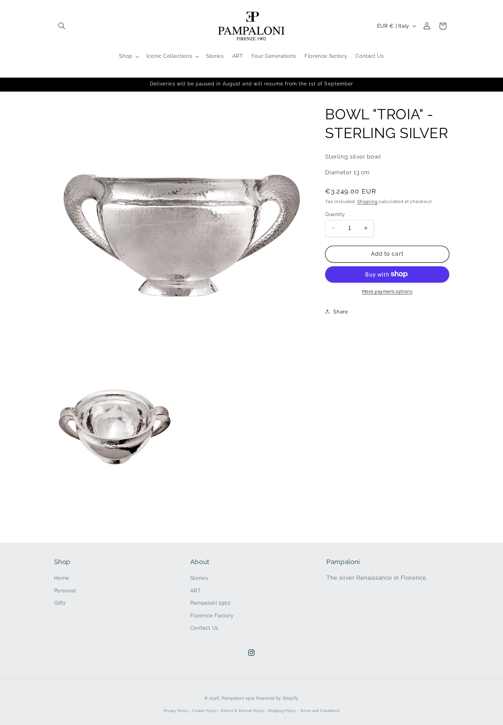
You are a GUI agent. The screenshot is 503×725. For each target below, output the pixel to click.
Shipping (367, 201)
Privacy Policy (176, 711)
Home (62, 578)
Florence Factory (212, 615)
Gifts (60, 603)
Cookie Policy (204, 711)
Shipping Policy (282, 711)
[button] (62, 26)
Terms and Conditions (320, 711)
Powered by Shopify (277, 698)
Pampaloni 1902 (210, 603)
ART (195, 590)
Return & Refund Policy (242, 711)
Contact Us (204, 628)
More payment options (387, 291)
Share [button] (340, 311)
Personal (65, 590)
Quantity (335, 214)
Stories (199, 578)
